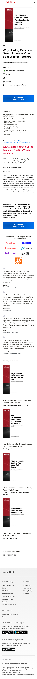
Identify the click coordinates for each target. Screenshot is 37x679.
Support (26, 582)
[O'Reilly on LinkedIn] (10, 572)
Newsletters (27, 588)
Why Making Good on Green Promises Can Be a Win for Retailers (17, 142)
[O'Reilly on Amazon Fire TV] (8, 651)
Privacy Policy (27, 591)
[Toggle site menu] (2, 2)
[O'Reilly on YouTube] (13, 572)
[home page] (10, 2)
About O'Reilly (7, 582)
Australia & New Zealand (10, 614)
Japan (4, 617)
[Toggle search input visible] (35, 2)
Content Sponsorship (9, 605)
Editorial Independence (8, 674)
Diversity (5, 602)
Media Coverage (7, 594)
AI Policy (26, 594)
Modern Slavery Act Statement (25, 674)
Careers (4, 588)
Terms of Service (6, 672)
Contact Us (26, 585)
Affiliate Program (7, 599)
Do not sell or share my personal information (14, 663)
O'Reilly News (6, 591)
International (7, 610)
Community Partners (8, 596)
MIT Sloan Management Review (16, 85)
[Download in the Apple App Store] (8, 634)
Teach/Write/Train (8, 585)
